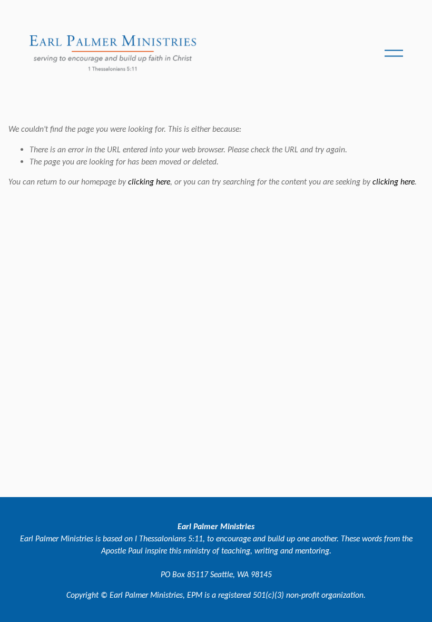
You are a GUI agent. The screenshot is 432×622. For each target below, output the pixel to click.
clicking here (149, 182)
